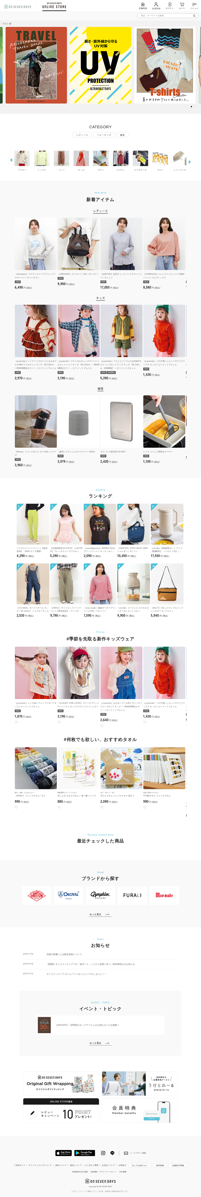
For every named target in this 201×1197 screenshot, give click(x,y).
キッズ (100, 298)
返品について (77, 1165)
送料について (62, 1165)
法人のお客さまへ (140, 1165)
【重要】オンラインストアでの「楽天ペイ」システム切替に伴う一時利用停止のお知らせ (79, 964)
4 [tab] (189, 107)
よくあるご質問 (93, 1165)
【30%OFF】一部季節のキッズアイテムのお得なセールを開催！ (87, 1025)
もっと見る (95, 914)
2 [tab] (185, 107)
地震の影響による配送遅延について (52, 954)
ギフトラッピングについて (41, 1165)
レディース (82, 135)
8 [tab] (197, 107)
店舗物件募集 (178, 1165)
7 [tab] (195, 107)
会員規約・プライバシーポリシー (103, 1171)
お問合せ (122, 1165)
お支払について (110, 1165)
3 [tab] (187, 107)
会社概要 (122, 1171)
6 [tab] (193, 107)
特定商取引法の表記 (80, 1171)
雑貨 (122, 135)
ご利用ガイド (21, 1165)
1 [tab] (183, 107)
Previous (21, 64)
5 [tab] (191, 107)
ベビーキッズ (104, 135)
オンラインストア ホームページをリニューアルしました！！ (65, 974)
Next (180, 64)
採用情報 (160, 1165)
